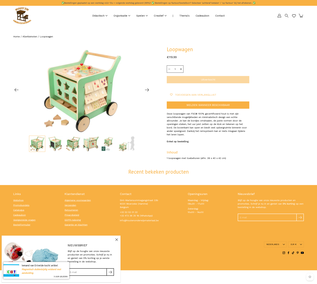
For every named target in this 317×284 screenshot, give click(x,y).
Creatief (159, 15)
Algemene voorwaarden (78, 200)
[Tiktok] (293, 252)
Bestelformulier (21, 224)
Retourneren (71, 210)
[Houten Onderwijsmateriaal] (22, 15)
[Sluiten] (117, 240)
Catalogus (18, 210)
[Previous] (16, 90)
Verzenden (70, 205)
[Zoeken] (286, 15)
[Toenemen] (180, 69)
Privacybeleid (72, 215)
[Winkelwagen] (301, 15)
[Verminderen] (169, 69)
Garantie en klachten (76, 224)
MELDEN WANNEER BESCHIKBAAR (208, 105)
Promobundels (21, 205)
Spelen (140, 15)
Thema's (184, 15)
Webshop (18, 200)
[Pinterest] (297, 252)
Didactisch (98, 15)
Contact (220, 15)
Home (16, 36)
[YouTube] (302, 252)
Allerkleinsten (29, 36)
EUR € (293, 244)
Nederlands (272, 244)
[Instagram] (283, 252)
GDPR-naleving (73, 220)
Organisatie (120, 15)
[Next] (147, 90)
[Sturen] (300, 217)
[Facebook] (288, 252)
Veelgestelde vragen (24, 220)
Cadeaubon (202, 15)
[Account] (279, 15)
